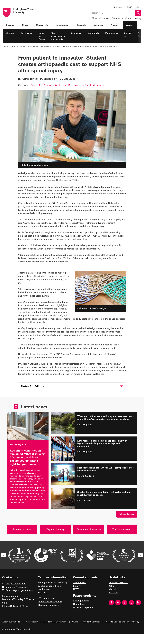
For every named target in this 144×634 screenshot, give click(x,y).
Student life (42, 24)
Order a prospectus (83, 607)
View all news (127, 514)
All (95, 18)
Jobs (139, 7)
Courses (105, 18)
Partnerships (111, 32)
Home (7, 46)
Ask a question (81, 600)
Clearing (10, 24)
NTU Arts (113, 592)
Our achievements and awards (58, 36)
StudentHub (79, 582)
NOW (76, 589)
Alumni (114, 24)
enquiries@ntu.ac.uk (16, 586)
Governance (26, 32)
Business (98, 24)
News (22, 46)
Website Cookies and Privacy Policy (122, 621)
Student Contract (91, 621)
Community (93, 32)
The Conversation (121, 529)
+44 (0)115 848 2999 (15, 583)
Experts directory (55, 529)
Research (118, 18)
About (129, 24)
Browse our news (22, 529)
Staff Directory (134, 18)
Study (25, 24)
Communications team (89, 529)
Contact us (128, 34)
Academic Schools (118, 582)
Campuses (76, 32)
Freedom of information (54, 621)
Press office (37, 85)
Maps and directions (48, 604)
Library (77, 585)
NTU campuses (46, 598)
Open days (79, 603)
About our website (11, 621)
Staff (129, 7)
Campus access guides (50, 601)
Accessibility (32, 621)
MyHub (112, 589)
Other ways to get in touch (19, 590)
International (62, 24)
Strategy (10, 32)
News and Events (42, 36)
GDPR (75, 621)
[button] (3, 555)
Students (117, 7)
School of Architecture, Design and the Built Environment (74, 85)
